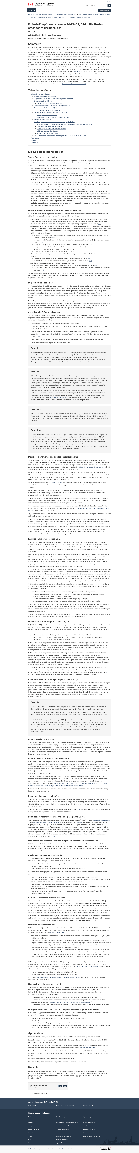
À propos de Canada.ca (58, 1149)
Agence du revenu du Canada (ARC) (45, 14)
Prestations (31, 1136)
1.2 (79, 809)
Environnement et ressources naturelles (67, 1122)
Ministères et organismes (63, 1117)
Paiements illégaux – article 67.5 (44, 119)
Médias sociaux (32, 1149)
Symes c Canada (56, 483)
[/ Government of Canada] (41, 4)
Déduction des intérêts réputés (47, 131)
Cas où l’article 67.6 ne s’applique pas (49, 103)
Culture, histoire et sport (62, 1129)
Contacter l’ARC (32, 1106)
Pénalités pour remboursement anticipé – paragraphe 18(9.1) (54, 122)
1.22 (99, 997)
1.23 (88, 258)
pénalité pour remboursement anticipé (46, 822)
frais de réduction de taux (101, 820)
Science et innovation (89, 1122)
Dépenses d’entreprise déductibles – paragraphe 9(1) (52, 106)
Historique (34, 143)
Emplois (30, 1122)
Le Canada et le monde (62, 1139)
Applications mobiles (44, 1149)
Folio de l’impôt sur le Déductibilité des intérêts (58, 977)
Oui (60, 1086)
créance (79, 822)
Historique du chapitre (87, 1048)
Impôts (30, 1143)
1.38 (43, 270)
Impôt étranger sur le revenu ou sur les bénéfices (53, 117)
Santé (29, 1139)
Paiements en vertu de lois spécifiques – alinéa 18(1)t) (52, 113)
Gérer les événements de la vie (91, 1136)
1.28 (90, 261)
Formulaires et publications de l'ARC (67, 14)
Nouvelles (59, 397)
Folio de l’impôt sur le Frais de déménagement (70, 1002)
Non (65, 1086)
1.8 (53, 238)
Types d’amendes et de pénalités (45, 96)
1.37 (53, 832)
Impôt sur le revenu (105, 14)
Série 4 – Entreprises (58, 17)
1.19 (90, 245)
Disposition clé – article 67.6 (43, 101)
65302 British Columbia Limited (92, 467)
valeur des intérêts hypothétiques (88, 967)
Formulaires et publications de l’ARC (74, 84)
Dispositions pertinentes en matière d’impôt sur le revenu (53, 99)
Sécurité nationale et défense (64, 1126)
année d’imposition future (57, 932)
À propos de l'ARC (88, 1106)
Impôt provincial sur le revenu (47, 115)
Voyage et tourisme (33, 1129)
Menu (32, 10)
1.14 (41, 242)
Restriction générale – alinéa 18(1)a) (46, 108)
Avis (68, 1149)
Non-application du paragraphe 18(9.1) (50, 133)
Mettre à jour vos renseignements (65, 1106)
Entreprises (31, 1133)
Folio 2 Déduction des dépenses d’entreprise (78, 17)
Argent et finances (61, 1143)
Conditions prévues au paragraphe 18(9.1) (51, 126)
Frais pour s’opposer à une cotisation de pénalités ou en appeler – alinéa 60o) (60, 136)
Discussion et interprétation (40, 94)
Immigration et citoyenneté (35, 1126)
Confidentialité (75, 1149)
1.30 (95, 265)
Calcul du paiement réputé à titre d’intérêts (51, 129)
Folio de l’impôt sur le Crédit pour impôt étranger (76, 783)
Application (78, 71)
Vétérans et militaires (89, 1129)
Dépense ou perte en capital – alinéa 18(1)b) (48, 110)
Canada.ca (31, 14)
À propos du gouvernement (90, 1117)
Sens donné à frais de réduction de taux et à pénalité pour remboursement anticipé (65, 124)
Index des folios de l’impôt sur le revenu (40, 17)
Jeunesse (85, 1133)
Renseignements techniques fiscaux (88, 14)
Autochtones (86, 1126)
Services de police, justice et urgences (66, 1133)
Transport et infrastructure (63, 1136)
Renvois (33, 140)
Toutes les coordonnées (34, 1117)
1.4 (99, 224)
